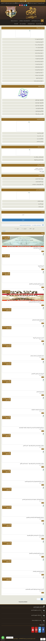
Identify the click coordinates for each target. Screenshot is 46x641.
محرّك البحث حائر (23, 23)
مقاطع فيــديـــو (40, 138)
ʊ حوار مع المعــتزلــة (39, 55)
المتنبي (31, 3)
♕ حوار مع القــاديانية (39, 53)
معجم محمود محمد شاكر (15, 3)
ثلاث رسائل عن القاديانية (38, 247)
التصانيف (3, 231)
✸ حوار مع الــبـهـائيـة (39, 75)
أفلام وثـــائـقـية (40, 133)
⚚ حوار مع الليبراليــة (39, 64)
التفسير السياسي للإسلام (38, 571)
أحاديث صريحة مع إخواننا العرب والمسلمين (35, 589)
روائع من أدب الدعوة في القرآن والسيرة (35, 535)
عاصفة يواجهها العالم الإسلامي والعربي (35, 517)
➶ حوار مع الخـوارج (39, 78)
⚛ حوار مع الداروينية (39, 72)
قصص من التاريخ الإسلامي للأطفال (36, 283)
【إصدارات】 (16, 23)
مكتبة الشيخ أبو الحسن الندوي (25, 225)
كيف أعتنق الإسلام (31, 23)
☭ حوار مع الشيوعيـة (39, 69)
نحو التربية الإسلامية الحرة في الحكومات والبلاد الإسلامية (31, 427)
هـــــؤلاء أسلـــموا (39, 23)
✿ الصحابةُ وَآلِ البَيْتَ (39, 108)
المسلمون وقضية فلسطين (38, 319)
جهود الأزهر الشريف (39, 181)
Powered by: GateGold (23, 601)
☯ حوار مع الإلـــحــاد (39, 47)
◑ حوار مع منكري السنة (38, 80)
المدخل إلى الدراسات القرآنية (38, 409)
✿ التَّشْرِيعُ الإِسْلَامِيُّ (39, 111)
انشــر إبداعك (41, 206)
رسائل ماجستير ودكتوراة (38, 159)
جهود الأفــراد (40, 203)
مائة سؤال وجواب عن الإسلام (24, 20)
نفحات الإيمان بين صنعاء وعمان (37, 355)
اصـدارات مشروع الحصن (36, 615)
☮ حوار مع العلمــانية (39, 61)
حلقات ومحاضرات (40, 141)
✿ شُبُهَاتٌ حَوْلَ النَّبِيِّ (39, 105)
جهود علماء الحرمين (39, 178)
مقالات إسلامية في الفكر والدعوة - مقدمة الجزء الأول (32, 463)
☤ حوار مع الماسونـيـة (39, 50)
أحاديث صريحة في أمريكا (38, 337)
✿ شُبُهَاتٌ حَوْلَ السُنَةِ (39, 102)
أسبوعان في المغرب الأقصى (37, 373)
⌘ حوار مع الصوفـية (39, 58)
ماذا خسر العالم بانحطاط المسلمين (36, 301)
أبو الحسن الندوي (40, 391)
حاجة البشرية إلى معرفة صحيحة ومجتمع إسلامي (33, 499)
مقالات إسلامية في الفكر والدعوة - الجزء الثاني (33, 445)
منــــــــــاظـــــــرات (40, 135)
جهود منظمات (40, 201)
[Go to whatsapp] (2, 637)
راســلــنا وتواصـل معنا (36, 620)
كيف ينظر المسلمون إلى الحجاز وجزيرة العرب (34, 481)
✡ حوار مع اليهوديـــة (39, 39)
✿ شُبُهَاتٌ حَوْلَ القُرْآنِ (39, 100)
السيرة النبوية (41, 265)
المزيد (43, 251)
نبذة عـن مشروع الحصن (36, 20)
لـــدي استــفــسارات (14, 20)
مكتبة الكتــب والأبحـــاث (38, 157)
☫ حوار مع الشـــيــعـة (39, 44)
